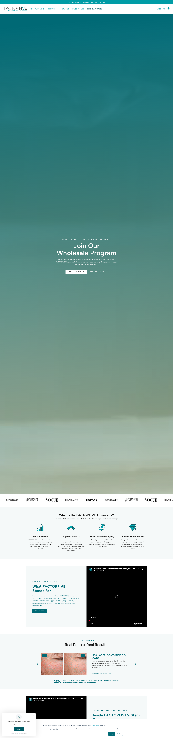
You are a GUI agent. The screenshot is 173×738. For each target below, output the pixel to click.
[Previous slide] (37, 664)
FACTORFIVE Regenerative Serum (101, 673)
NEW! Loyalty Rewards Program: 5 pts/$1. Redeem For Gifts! (88, 2)
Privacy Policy (95, 725)
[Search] (164, 9)
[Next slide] (136, 664)
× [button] (128, 723)
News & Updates (77, 9)
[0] (167, 9)
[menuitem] (37, 9)
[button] (76, 272)
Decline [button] (119, 734)
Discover (51, 9)
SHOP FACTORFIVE (37, 9)
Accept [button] (111, 734)
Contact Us (64, 9)
